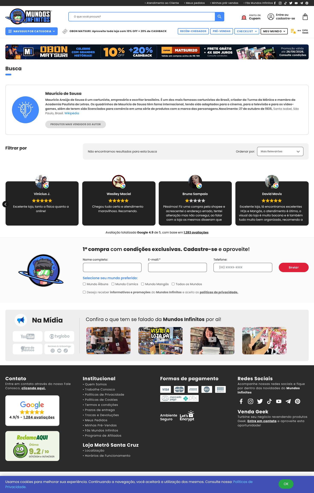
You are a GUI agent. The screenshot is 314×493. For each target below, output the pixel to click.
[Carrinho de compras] (305, 16)
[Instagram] (280, 2)
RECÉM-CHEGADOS (193, 31)
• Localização (93, 450)
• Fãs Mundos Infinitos (258, 3)
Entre (280, 15)
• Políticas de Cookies (100, 400)
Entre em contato (262, 421)
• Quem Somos (95, 384)
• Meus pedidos (194, 3)
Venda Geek (253, 411)
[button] (308, 204)
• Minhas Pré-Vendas (100, 425)
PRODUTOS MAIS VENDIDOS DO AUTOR (75, 124)
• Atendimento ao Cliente (162, 3)
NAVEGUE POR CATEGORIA (32, 31)
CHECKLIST (245, 31)
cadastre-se (285, 18)
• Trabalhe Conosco (99, 389)
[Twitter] (291, 2)
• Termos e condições (100, 405)
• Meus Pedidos (95, 420)
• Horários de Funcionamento (107, 455)
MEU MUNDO (272, 31)
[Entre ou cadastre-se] (270, 16)
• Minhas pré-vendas (224, 3)
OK (286, 483)
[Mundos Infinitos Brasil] (28, 16)
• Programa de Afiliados (102, 435)
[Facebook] (275, 2)
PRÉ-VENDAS (221, 31)
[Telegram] (301, 2)
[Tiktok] (269, 401)
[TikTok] (285, 2)
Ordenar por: (245, 151)
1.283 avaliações (196, 232)
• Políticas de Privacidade (103, 394)
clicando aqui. (34, 388)
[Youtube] (296, 2)
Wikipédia (72, 113)
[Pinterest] (307, 2)
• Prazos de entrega (99, 410)
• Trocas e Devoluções (101, 415)
